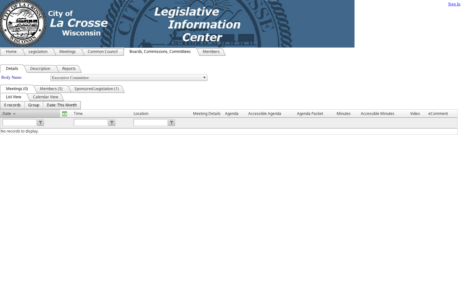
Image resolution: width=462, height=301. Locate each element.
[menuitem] (12, 105)
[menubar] (40, 105)
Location (141, 113)
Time (78, 113)
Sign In (454, 4)
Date (7, 113)
